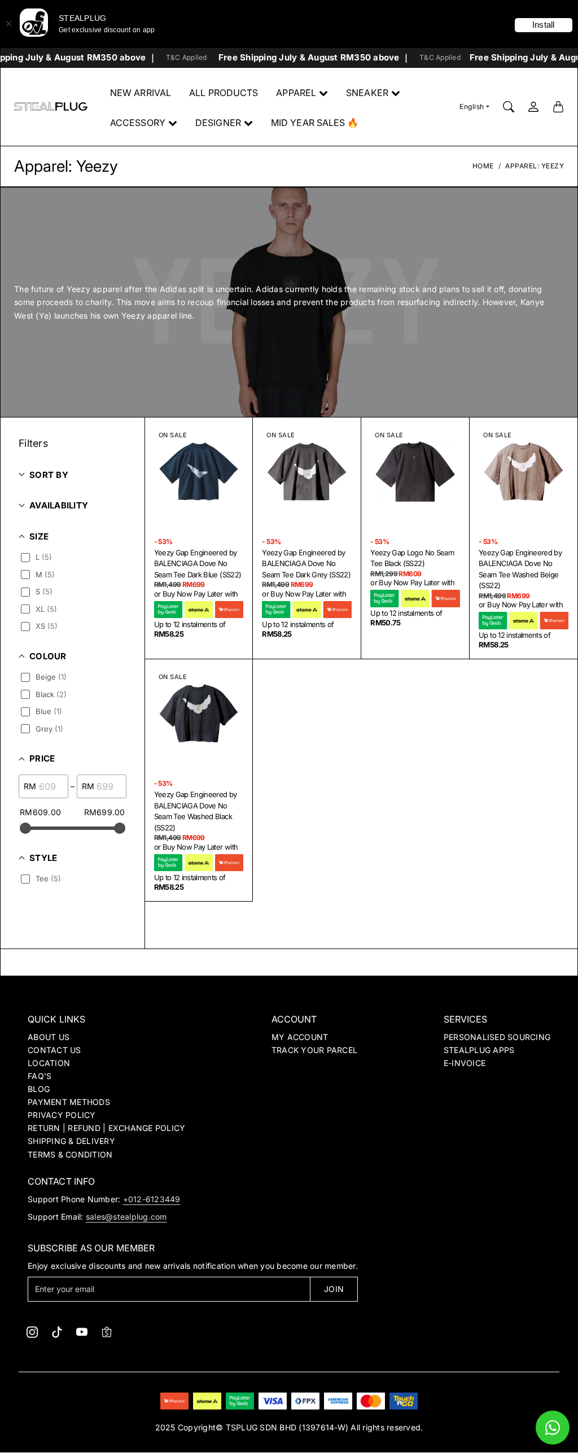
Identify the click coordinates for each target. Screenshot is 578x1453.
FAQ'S (39, 1076)
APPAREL (296, 92)
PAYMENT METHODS (69, 1102)
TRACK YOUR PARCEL (314, 1050)
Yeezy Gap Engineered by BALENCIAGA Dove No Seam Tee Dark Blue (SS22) (198, 563)
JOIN (333, 1289)
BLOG (39, 1089)
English (471, 106)
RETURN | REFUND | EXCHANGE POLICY (106, 1128)
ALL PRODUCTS (223, 92)
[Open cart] (558, 106)
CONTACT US (54, 1050)
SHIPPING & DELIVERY (71, 1141)
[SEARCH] (508, 106)
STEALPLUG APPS (479, 1050)
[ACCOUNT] (533, 106)
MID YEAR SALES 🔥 (315, 122)
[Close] (8, 23)
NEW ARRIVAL (140, 92)
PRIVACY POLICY (62, 1115)
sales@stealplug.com (126, 1216)
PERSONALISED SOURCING (497, 1037)
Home (483, 166)
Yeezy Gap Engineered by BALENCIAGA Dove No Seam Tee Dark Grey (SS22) (306, 563)
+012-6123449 (152, 1199)
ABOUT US (48, 1037)
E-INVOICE (464, 1063)
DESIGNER (218, 122)
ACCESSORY (137, 122)
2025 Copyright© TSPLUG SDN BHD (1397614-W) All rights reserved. (289, 1427)
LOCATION (49, 1063)
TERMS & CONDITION (70, 1154)
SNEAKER (367, 92)
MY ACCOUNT (300, 1037)
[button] (32, 1332)
